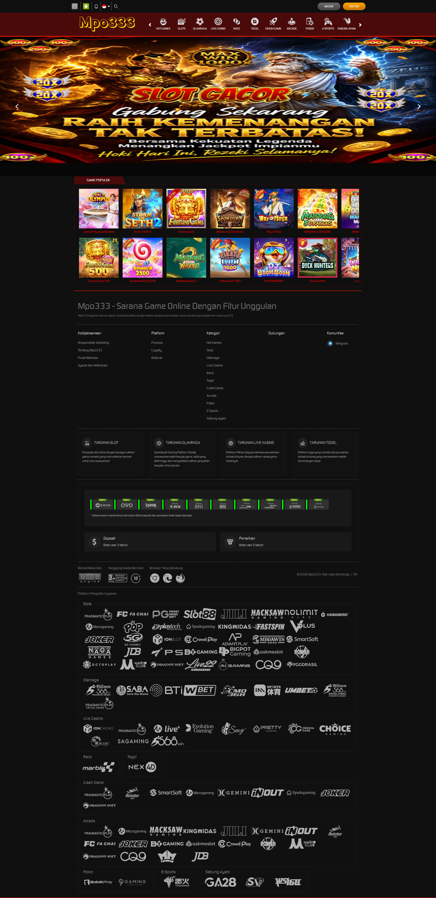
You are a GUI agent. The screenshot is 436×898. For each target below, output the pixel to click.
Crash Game (273, 28)
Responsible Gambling (93, 342)
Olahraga (200, 28)
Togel (255, 28)
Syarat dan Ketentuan (92, 365)
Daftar (354, 6)
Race (236, 28)
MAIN (102, 208)
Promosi (157, 342)
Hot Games (163, 28)
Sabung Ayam (347, 28)
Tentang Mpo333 (90, 350)
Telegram (341, 343)
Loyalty (156, 350)
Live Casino (218, 28)
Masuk (328, 6)
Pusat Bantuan (88, 358)
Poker (310, 28)
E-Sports (328, 28)
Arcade (292, 28)
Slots (181, 28)
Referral (156, 358)
